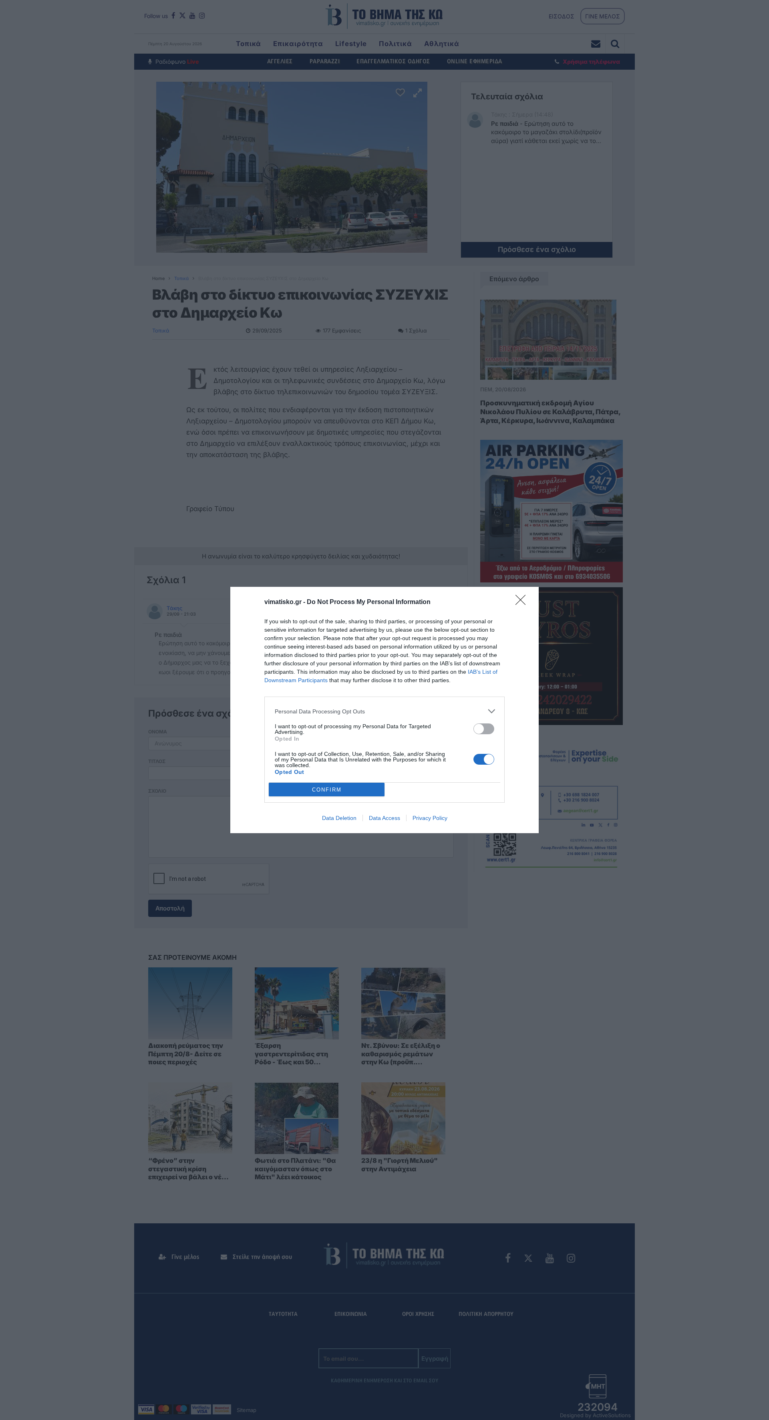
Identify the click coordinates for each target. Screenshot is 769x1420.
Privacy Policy (430, 818)
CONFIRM (327, 790)
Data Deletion (339, 818)
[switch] (483, 728)
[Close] (523, 602)
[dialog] (384, 710)
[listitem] (384, 711)
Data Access (384, 818)
